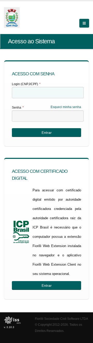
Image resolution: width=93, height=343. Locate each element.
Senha (18, 107)
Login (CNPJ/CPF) (26, 84)
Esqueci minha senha (66, 107)
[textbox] (48, 92)
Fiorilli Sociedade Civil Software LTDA (61, 318)
